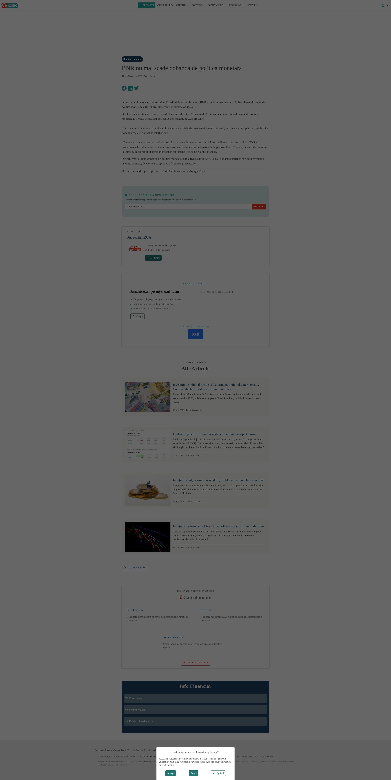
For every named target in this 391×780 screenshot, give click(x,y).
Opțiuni (220, 773)
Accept (170, 773)
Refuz (193, 773)
